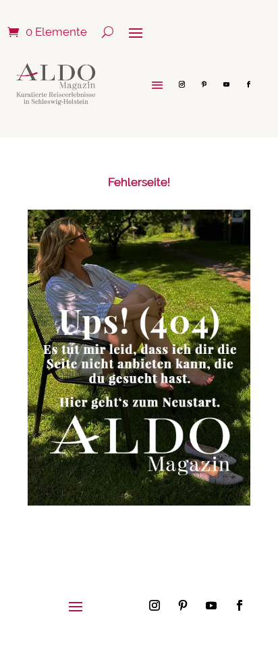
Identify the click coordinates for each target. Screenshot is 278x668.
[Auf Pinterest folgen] (204, 84)
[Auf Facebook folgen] (248, 84)
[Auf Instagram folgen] (181, 84)
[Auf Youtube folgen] (226, 84)
